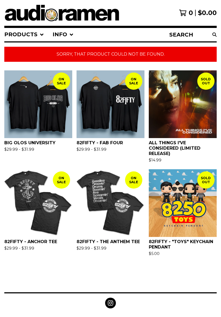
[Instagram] (110, 303)
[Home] (62, 12)
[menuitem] (24, 34)
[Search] (214, 34)
